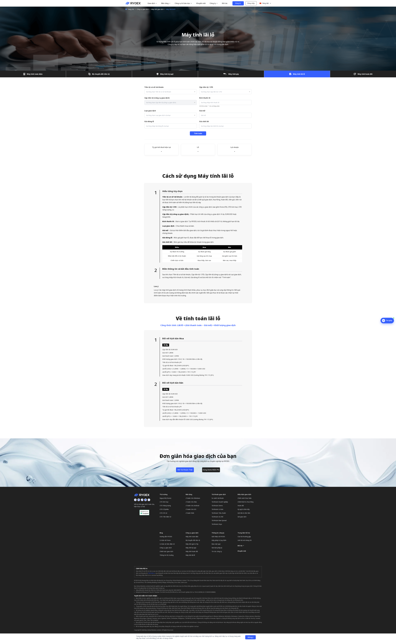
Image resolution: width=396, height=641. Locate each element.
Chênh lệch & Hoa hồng (245, 502)
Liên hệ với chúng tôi (245, 540)
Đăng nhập (251, 3)
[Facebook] (149, 500)
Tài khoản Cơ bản (217, 509)
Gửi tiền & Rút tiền (244, 513)
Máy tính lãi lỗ (190, 555)
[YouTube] (138, 500)
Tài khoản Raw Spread (219, 520)
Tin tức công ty (217, 551)
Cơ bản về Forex (165, 540)
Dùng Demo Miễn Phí (211, 470)
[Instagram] (145, 500)
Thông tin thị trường (166, 555)
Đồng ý (250, 637)
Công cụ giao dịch (143, 9)
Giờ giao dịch (242, 517)
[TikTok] (142, 500)
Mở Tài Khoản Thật (184, 470)
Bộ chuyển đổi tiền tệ (193, 540)
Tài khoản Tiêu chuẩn (219, 513)
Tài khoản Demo (217, 506)
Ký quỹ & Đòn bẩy (244, 509)
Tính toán (198, 133)
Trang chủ (130, 9)
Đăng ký (238, 3)
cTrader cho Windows (193, 498)
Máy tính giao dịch (157, 9)
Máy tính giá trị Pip (192, 544)
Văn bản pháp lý (217, 548)
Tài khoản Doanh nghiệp (220, 502)
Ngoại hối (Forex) (165, 498)
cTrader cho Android (192, 506)
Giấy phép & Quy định (219, 540)
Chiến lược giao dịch (166, 551)
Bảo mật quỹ (216, 544)
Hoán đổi (241, 506)
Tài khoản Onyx (217, 524)
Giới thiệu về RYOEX (218, 537)
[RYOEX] (133, 3)
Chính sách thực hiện (245, 498)
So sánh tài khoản (218, 498)
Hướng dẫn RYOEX (166, 537)
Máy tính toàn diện (192, 537)
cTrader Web (190, 513)
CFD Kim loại (164, 502)
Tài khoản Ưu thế (217, 517)
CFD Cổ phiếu (164, 509)
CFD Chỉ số (163, 513)
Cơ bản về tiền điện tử (167, 544)
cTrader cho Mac (191, 502)
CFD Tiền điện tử (165, 517)
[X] (135, 500)
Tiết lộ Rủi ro (151, 573)
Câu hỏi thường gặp (244, 537)
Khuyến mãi (201, 3)
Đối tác (224, 3)
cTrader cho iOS (191, 509)
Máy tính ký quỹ (191, 548)
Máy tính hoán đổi (192, 551)
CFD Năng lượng (165, 506)
